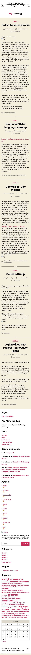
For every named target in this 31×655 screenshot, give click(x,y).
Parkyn (18, 175)
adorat (5, 485)
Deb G (5, 504)
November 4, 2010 (22, 278)
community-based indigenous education (12, 590)
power (3, 611)
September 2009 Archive (10, 570)
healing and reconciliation (9, 603)
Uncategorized (6, 562)
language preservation (10, 175)
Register (4, 435)
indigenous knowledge (16, 604)
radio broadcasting (16, 611)
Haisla (16, 601)
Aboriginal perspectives (19, 582)
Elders (18, 598)
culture (17, 592)
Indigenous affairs (5, 604)
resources (25, 611)
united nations (21, 615)
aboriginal (7, 579)
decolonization (25, 592)
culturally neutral (7, 592)
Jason (5, 508)
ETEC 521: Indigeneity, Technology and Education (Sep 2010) (15, 4)
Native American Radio (15, 25)
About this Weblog (7, 416)
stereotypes (10, 613)
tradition (13, 615)
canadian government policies (20, 585)
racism (8, 611)
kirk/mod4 (10, 453)
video (27, 615)
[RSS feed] (16, 487)
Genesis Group (15, 274)
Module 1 (4, 553)
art (15, 583)
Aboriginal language (5, 581)
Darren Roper (10, 29)
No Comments (16, 31)
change (21, 586)
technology (12, 112)
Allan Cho (6, 490)
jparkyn (11, 131)
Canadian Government (6, 585)
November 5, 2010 (22, 193)
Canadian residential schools (10, 587)
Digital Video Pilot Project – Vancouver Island (15, 347)
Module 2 (4, 555)
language (6, 112)
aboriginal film (7, 261)
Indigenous (21, 603)
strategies (22, 613)
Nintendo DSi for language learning (15, 125)
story (16, 613)
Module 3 (15, 120)
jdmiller (5, 513)
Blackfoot (19, 583)
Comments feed (7, 442)
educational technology (8, 598)
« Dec (4, 642)
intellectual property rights (9, 607)
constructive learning (17, 261)
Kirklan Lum (6, 522)
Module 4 (15, 21)
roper (4, 613)
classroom (5, 588)
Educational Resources (8, 597)
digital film (6, 404)
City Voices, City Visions (15, 188)
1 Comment (17, 280)
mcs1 (4, 527)
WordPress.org (6, 444)
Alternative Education (7, 583)
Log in (3, 437)
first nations (8, 600)
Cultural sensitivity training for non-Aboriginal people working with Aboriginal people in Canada (14, 469)
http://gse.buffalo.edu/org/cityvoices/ (13, 226)
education (13, 594)
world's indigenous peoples (12, 617)
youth (25, 617)
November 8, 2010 (21, 131)
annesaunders (7, 495)
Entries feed (5, 440)
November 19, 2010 (22, 29)
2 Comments (16, 133)
